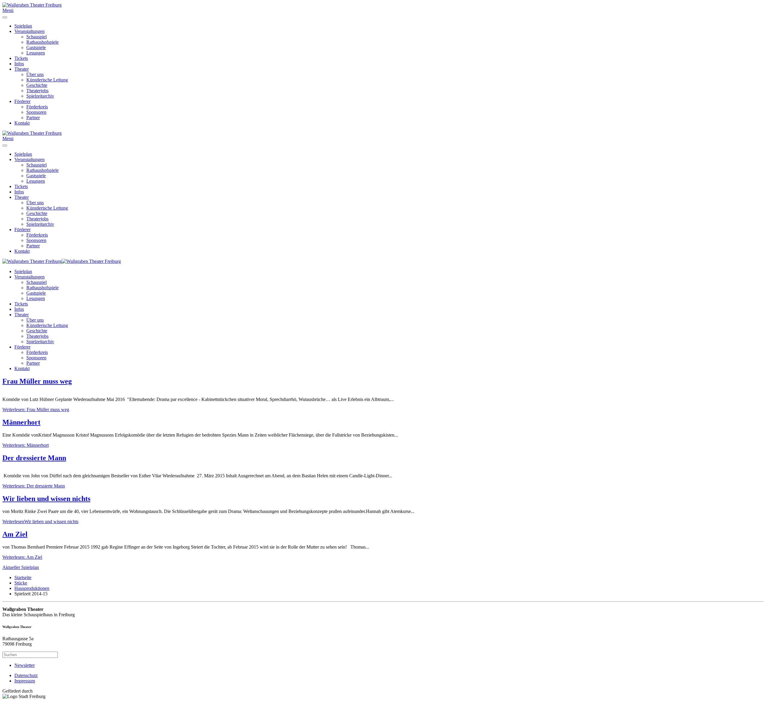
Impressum (24, 680)
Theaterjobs (37, 90)
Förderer (22, 101)
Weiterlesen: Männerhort (25, 445)
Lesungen (35, 52)
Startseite (22, 577)
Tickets (21, 58)
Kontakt (22, 122)
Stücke (20, 582)
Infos (19, 63)
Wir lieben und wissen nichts (46, 498)
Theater (21, 69)
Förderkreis (37, 106)
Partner (33, 117)
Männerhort (21, 422)
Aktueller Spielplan (20, 567)
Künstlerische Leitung (47, 79)
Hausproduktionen (31, 588)
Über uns (35, 74)
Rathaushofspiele (42, 42)
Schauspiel (36, 36)
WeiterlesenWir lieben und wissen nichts (40, 521)
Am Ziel (15, 534)
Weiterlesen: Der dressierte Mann (33, 485)
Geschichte (36, 85)
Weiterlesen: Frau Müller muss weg (35, 409)
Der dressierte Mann (34, 458)
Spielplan (23, 25)
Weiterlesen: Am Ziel (22, 557)
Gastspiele (36, 47)
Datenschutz (26, 675)
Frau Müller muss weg (37, 381)
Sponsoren (36, 112)
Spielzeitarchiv (40, 96)
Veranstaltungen (29, 31)
